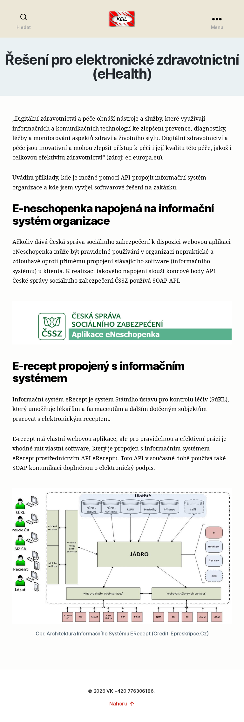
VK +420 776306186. (131, 691)
